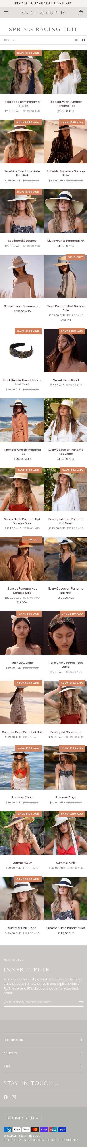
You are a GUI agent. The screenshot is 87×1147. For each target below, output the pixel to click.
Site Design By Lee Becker (24, 1140)
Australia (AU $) (20, 1118)
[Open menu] (10, 12)
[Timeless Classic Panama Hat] (22, 420)
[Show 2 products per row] (83, 40)
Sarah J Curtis (19, 1136)
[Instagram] (14, 1097)
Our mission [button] (13, 1040)
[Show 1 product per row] (76, 40)
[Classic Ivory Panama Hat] (22, 276)
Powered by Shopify (62, 1140)
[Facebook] (6, 1097)
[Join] (79, 1001)
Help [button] (7, 1066)
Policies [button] (10, 1053)
